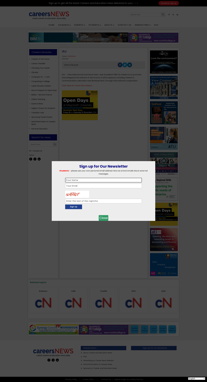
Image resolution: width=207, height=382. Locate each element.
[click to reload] (77, 193)
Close (103, 218)
